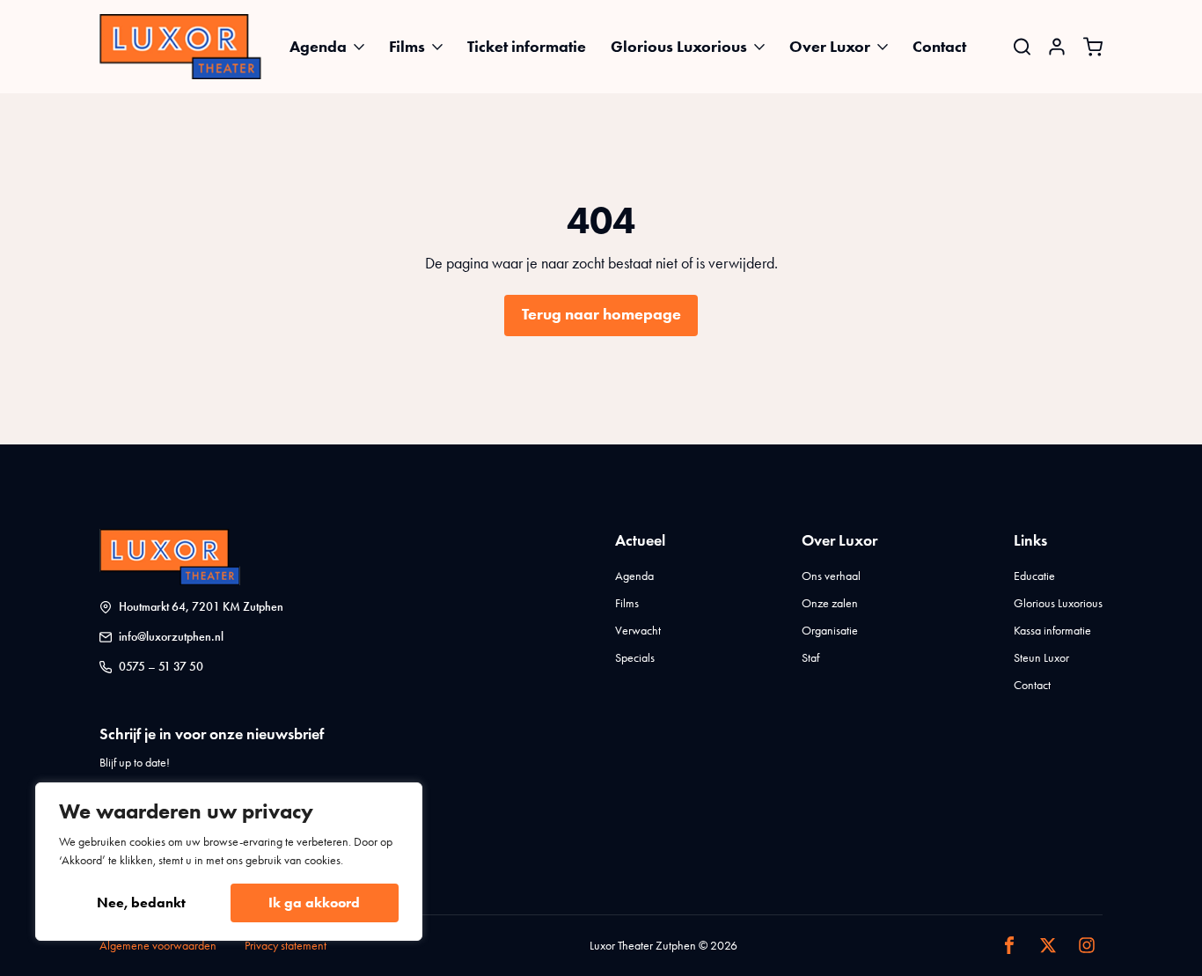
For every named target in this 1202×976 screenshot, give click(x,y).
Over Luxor (829, 46)
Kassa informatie (1052, 630)
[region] (228, 861)
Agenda (318, 46)
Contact (939, 46)
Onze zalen (830, 603)
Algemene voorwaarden (157, 945)
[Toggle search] (1022, 46)
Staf (810, 657)
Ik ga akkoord (314, 902)
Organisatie (830, 630)
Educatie (1034, 576)
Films (407, 46)
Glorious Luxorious (679, 46)
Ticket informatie (526, 46)
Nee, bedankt (141, 902)
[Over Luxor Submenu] (887, 46)
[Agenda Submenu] (364, 46)
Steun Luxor (1041, 657)
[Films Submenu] (442, 46)
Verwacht (638, 630)
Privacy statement (285, 945)
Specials (635, 657)
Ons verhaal (831, 576)
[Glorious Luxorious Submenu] (764, 46)
